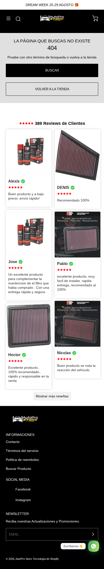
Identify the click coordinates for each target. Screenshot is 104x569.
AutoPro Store (23, 558)
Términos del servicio (22, 451)
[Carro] (93, 18)
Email (14, 534)
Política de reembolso (22, 460)
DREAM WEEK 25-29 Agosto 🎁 (52, 5)
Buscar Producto (18, 469)
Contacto (13, 442)
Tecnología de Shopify (46, 558)
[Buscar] (15, 19)
